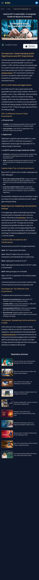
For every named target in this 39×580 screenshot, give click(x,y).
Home (2, 9)
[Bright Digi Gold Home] (7, 3)
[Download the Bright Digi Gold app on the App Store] (36, 3)
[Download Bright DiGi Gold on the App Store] (30, 46)
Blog (9, 9)
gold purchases (7, 73)
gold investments (9, 335)
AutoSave (22, 218)
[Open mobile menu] (2, 2)
